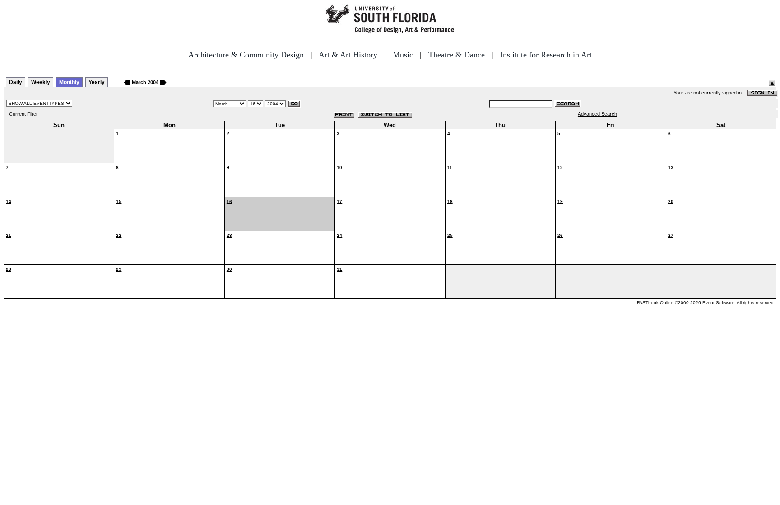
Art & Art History (348, 54)
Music (403, 54)
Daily (15, 82)
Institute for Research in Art (546, 54)
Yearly (96, 82)
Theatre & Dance (456, 54)
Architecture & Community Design (246, 54)
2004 (153, 82)
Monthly (69, 82)
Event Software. (719, 302)
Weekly (40, 82)
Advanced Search (597, 114)
